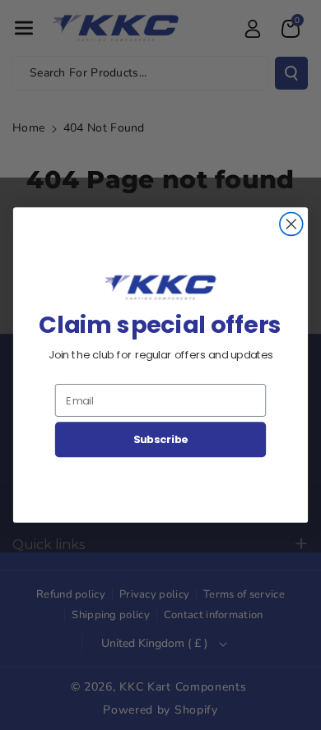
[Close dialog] (291, 224)
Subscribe (160, 439)
